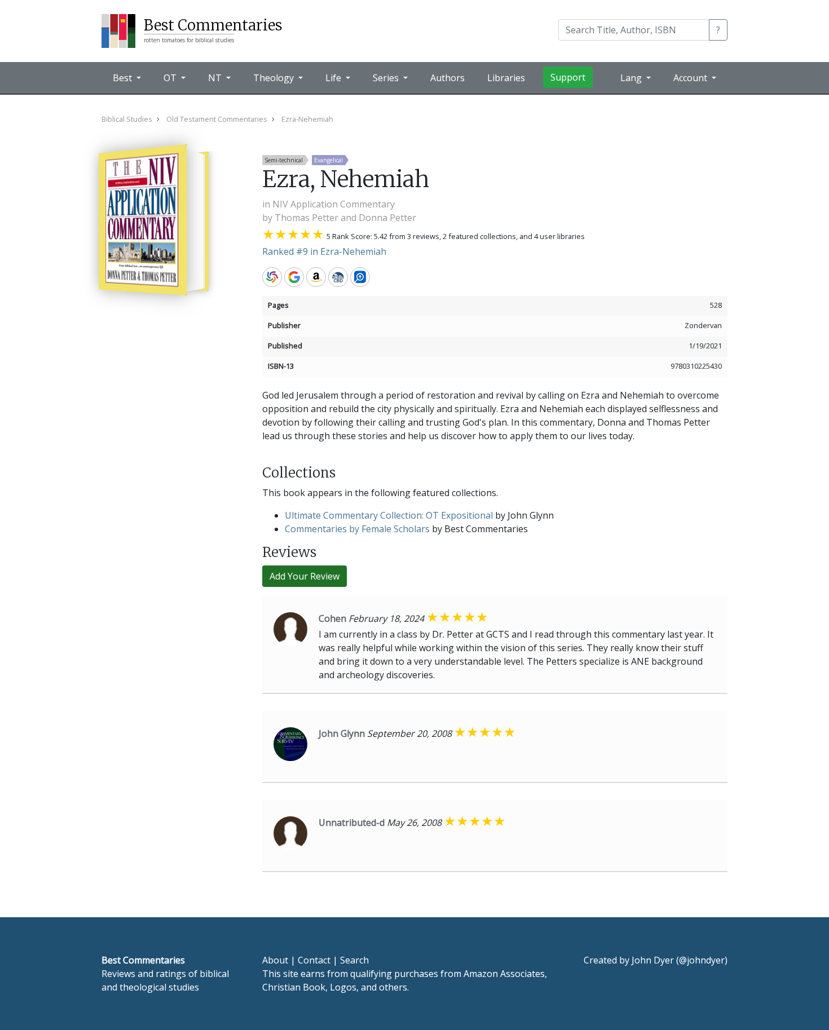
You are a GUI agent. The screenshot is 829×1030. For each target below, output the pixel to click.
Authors (447, 78)
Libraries (506, 78)
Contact (314, 960)
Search (354, 960)
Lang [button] (632, 78)
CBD (338, 277)
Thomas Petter (306, 217)
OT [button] (171, 78)
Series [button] (387, 78)
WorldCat (272, 277)
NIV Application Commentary (333, 204)
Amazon (316, 277)
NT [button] (216, 78)
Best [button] (123, 78)
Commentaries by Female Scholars (357, 529)
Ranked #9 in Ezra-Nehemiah (324, 251)
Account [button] (691, 78)
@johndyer (702, 960)
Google (294, 277)
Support (567, 77)
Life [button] (334, 78)
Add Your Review (304, 576)
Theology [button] (274, 78)
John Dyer (653, 960)
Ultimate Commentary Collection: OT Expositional (389, 515)
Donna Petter (387, 217)
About (275, 960)
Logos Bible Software (360, 277)
